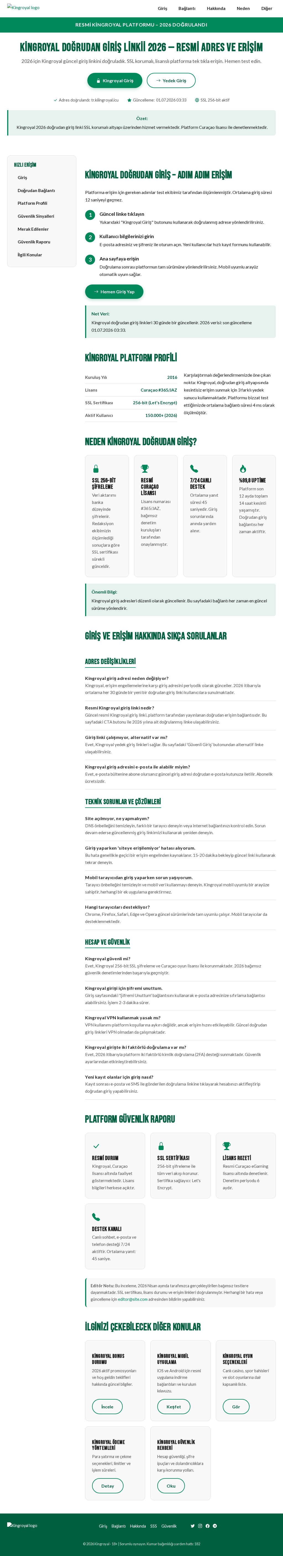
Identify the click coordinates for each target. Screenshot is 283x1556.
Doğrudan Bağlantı (36, 190)
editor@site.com (133, 1299)
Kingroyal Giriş (118, 80)
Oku (171, 1485)
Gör (236, 1406)
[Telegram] (215, 1526)
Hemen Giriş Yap (118, 291)
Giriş (162, 8)
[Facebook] (207, 1526)
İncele (107, 1406)
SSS (153, 1526)
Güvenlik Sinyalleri (36, 216)
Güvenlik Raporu (34, 241)
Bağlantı (187, 8)
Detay (107, 1485)
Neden (243, 8)
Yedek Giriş (174, 80)
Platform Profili (32, 203)
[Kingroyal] (23, 9)
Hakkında (216, 8)
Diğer (266, 8)
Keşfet (174, 1406)
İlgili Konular (30, 254)
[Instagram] (200, 1526)
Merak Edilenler (33, 229)
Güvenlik (169, 1526)
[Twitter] (193, 1526)
